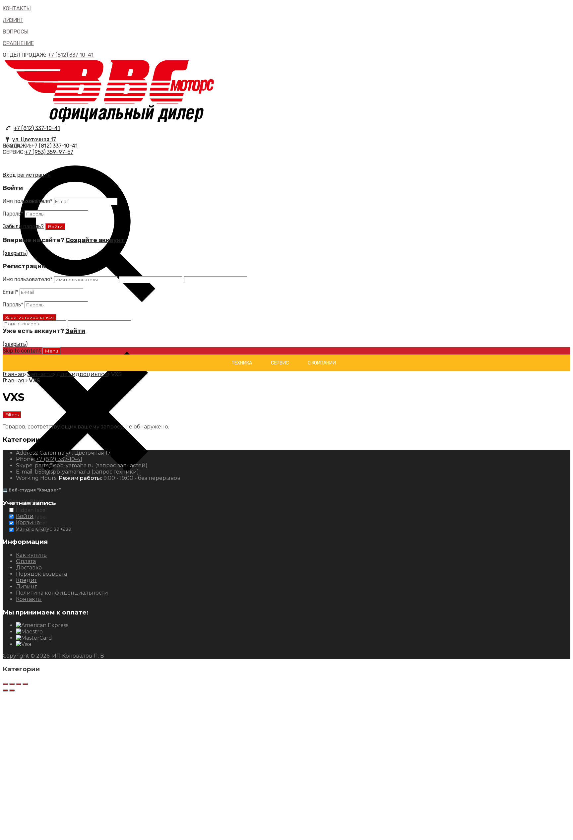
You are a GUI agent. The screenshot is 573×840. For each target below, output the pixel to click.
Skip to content (22, 351)
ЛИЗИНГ (13, 20)
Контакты (29, 599)
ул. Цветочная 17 (34, 139)
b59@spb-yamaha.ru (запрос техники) (87, 472)
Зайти (75, 331)
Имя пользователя (27, 201)
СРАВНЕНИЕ (18, 43)
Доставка (29, 567)
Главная (13, 374)
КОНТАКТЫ (17, 8)
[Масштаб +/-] (25, 684)
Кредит (26, 580)
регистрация (34, 175)
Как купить (31, 555)
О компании (322, 363)
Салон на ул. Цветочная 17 (75, 453)
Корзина (28, 522)
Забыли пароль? (23, 226)
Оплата (26, 561)
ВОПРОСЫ (16, 32)
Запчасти (40, 374)
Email (10, 292)
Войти (24, 516)
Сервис (280, 363)
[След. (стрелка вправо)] (12, 690)
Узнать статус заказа (43, 529)
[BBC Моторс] (110, 122)
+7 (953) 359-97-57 (49, 152)
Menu (51, 351)
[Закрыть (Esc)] (5, 684)
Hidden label (31, 510)
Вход (9, 175)
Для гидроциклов (82, 374)
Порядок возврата (41, 574)
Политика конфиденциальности (62, 593)
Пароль (13, 214)
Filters (12, 414)
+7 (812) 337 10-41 (71, 55)
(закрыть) (15, 253)
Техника (241, 363)
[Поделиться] (12, 684)
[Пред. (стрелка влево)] (5, 690)
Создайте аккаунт (95, 240)
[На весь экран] (18, 684)
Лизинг (26, 586)
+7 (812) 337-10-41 (37, 128)
